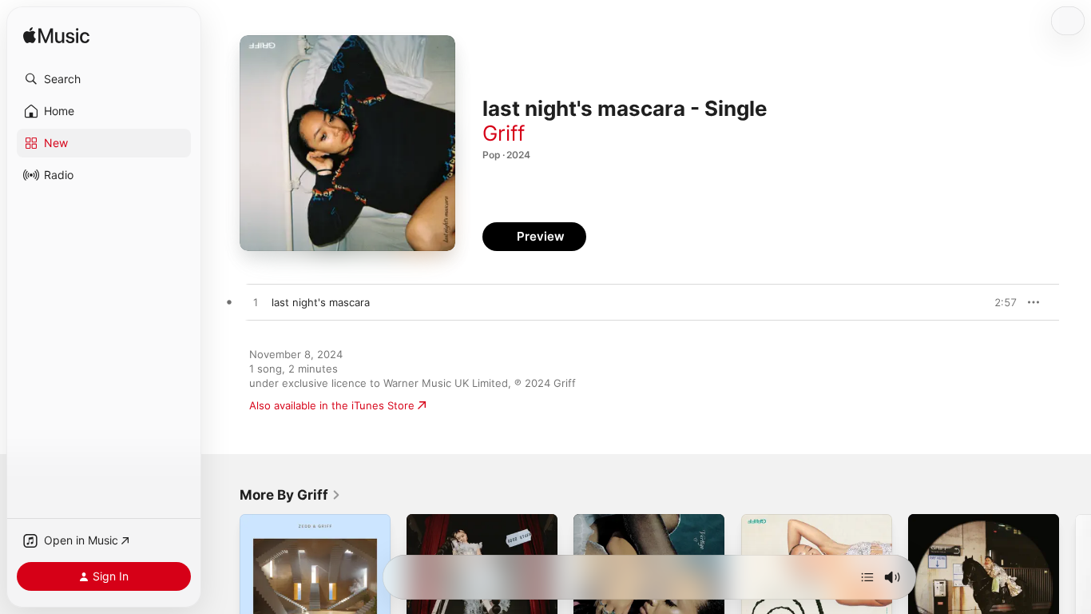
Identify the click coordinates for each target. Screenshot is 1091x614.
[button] (104, 79)
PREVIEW (999, 302)
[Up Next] (867, 577)
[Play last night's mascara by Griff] (256, 303)
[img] (56, 36)
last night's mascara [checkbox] (321, 302)
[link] (290, 495)
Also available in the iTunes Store (332, 405)
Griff (503, 133)
